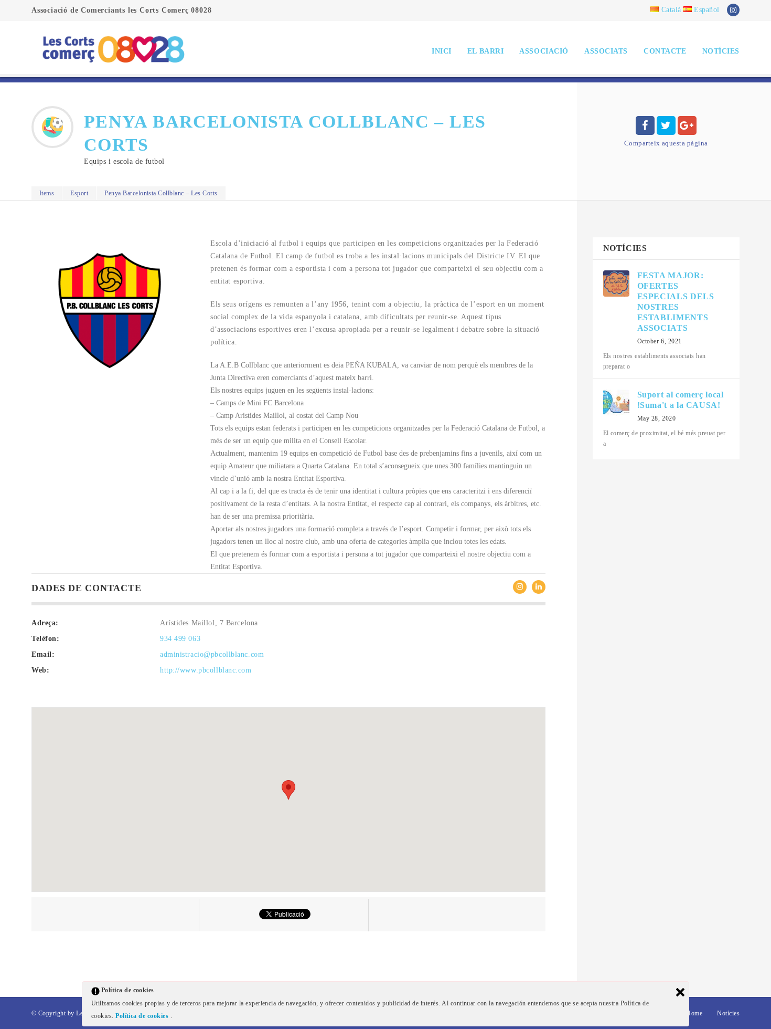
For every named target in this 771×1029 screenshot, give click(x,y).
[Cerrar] (680, 992)
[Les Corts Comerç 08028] (113, 49)
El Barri (485, 51)
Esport (79, 193)
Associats (606, 51)
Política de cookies (142, 1016)
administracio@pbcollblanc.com (212, 654)
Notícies (721, 51)
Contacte (665, 51)
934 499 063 (180, 639)
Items (46, 193)
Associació (544, 51)
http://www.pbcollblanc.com (206, 670)
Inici (442, 51)
